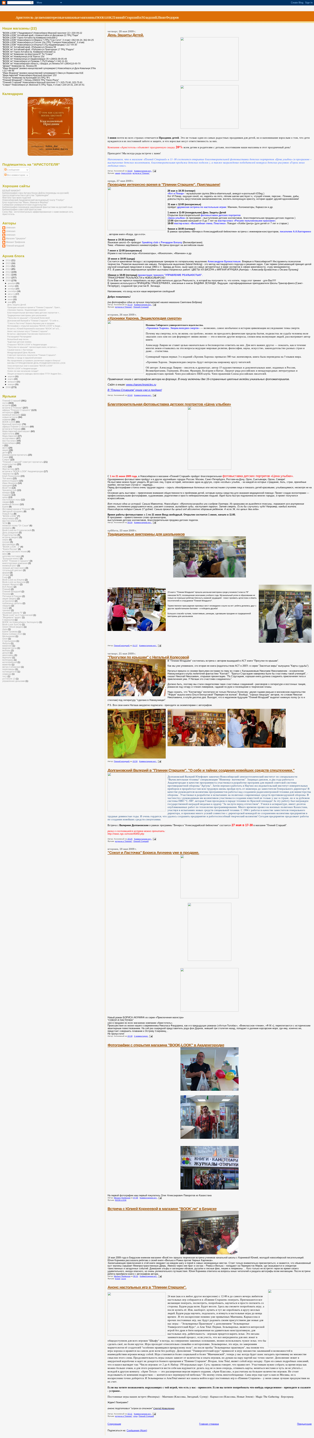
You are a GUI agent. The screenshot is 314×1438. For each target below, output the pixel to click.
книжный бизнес (10, 504)
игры (135, 1416)
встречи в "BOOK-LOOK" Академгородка (22, 471)
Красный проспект (11, 424)
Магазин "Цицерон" (16, 238)
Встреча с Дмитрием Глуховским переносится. (29, 334)
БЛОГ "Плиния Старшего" (15, 561)
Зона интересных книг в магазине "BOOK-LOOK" (30, 366)
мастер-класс (9, 441)
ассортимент (9, 438)
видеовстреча (9, 648)
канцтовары (8, 518)
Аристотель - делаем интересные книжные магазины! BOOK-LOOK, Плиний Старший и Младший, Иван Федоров (97, 18)
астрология (8, 601)
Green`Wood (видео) (12, 627)
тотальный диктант (12, 570)
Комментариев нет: (143, 171)
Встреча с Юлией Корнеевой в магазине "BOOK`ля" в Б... (33, 329)
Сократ (6, 459)
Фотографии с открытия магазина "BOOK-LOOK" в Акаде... (34, 326)
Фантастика (8, 469)
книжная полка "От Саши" (15, 525)
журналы (7, 657)
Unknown (10, 227)
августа (11, 294)
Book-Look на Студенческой (16, 530)
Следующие (114, 1424)
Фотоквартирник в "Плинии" (16, 509)
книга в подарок (10, 481)
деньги (5, 653)
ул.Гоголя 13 (8, 678)
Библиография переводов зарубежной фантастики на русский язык (37, 207)
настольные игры (11, 499)
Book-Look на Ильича (13, 580)
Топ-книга (7, 478)
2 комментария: (141, 1036)
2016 (8, 260)
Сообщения (13, 170)
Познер (6, 594)
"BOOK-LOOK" (9, 516)
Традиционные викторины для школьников (146, 534)
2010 (8, 277)
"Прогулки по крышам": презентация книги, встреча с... (32, 347)
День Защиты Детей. (126, 35)
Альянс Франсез (10, 584)
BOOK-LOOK (120, 1200)
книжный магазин (11, 415)
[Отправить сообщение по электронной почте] (154, 171)
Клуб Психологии (11, 476)
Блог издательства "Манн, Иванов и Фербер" (25, 202)
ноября (11, 286)
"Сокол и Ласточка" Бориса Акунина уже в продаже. (153, 852)
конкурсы (7, 528)
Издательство (9, 535)
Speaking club (9, 490)
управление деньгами (13, 681)
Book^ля (6, 488)
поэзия (6, 542)
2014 (8, 266)
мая (10, 302)
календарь (7, 660)
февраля (12, 382)
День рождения (10, 532)
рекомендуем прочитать (14, 455)
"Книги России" (9, 549)
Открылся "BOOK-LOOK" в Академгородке (27, 344)
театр (5, 608)
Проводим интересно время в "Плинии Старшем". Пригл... (34, 307)
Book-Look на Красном (14, 582)
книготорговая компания (15, 563)
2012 (8, 272)
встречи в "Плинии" (141, 173)
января (11, 384)
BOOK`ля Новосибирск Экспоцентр (20, 622)
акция (117, 173)
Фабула (6, 643)
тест (4, 676)
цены (5, 497)
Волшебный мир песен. (18, 339)
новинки (6, 419)
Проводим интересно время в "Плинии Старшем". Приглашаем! (164, 184)
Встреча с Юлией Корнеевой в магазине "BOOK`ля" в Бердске (162, 1209)
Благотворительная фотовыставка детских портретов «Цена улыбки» (169, 404)
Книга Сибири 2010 (12, 634)
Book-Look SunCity (11, 624)
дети (4, 452)
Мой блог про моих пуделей (16, 197)
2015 (8, 263)
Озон (5, 638)
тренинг (6, 610)
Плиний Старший (141, 307)
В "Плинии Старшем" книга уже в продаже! (135, 390)
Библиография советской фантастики (21, 209)
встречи (6, 405)
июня (10, 299)
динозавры (8, 655)
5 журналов (8, 620)
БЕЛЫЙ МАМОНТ (11, 190)
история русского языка (14, 551)
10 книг (6, 575)
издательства (9, 464)
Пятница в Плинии (12, 596)
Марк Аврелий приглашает (16, 431)
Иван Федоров (9, 483)
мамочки (6, 664)
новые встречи (10, 417)
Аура (4, 629)
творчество (8, 474)
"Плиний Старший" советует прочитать (22, 462)
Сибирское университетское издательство (24, 205)
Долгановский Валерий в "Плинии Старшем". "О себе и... (33, 321)
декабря (12, 283)
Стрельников (9, 641)
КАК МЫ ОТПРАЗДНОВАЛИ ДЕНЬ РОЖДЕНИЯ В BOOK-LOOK (36, 363)
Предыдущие (304, 1424)
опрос (5, 539)
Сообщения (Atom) (137, 1430)
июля (10, 297)
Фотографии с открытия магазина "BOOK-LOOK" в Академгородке (166, 1045)
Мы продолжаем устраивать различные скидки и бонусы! (33, 360)
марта (11, 379)
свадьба (6, 605)
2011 (8, 274)
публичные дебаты (12, 603)
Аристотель (126, 173)
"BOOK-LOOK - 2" (11, 547)
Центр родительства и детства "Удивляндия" (25, 195)
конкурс (6, 492)
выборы (6, 650)
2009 (8, 280)
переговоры (8, 669)
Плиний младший (15, 245)
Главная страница (209, 1424)
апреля (11, 376)
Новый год (7, 514)
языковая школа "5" (12, 613)
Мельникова (8, 636)
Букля (117, 1279)
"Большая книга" (10, 558)
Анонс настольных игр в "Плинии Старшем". (147, 1287)
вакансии (7, 646)
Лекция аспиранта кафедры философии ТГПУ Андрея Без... (35, 374)
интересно (7, 412)
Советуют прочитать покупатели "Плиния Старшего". (32, 355)
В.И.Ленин (7, 587)
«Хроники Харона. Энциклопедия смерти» (145, 318)
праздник (7, 485)
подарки (6, 495)
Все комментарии (16, 175)
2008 (8, 387)
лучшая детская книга (13, 568)
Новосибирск (9, 443)
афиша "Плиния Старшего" (16, 410)
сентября (12, 291)
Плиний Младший (11, 591)
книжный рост (9, 565)
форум (5, 572)
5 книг (5, 457)
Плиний (6, 589)
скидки (5, 502)
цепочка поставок (11, 556)
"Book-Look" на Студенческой (17, 615)
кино (4, 554)
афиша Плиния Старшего (15, 426)
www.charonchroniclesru (141, 384)
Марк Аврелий (9, 436)
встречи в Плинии (11, 429)
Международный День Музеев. (21, 352)
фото (5, 448)
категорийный (9, 662)
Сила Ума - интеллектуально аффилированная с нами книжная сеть (37, 212)
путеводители (9, 671)
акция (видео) (9, 598)
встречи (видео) (10, 537)
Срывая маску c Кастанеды (20, 350)
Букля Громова (10, 631)
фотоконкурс (9, 544)
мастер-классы (10, 521)
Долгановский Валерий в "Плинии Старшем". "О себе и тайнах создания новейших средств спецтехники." (201, 770)
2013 (8, 269)
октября (12, 289)
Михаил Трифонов (15, 242)
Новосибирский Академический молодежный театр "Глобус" (33, 200)
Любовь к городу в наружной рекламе (24, 358)
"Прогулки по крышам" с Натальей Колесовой (148, 657)
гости (123, 1279)
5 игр (4, 577)
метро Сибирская (11, 667)
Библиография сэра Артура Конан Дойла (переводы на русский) (35, 193)
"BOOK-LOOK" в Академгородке (22, 368)
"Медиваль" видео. (11, 617)
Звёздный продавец (12, 511)
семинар (6, 674)
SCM (4, 523)
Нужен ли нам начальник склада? (22, 371)
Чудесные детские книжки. (19, 342)
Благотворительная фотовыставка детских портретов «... (33, 313)
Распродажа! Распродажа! (19, 336)
